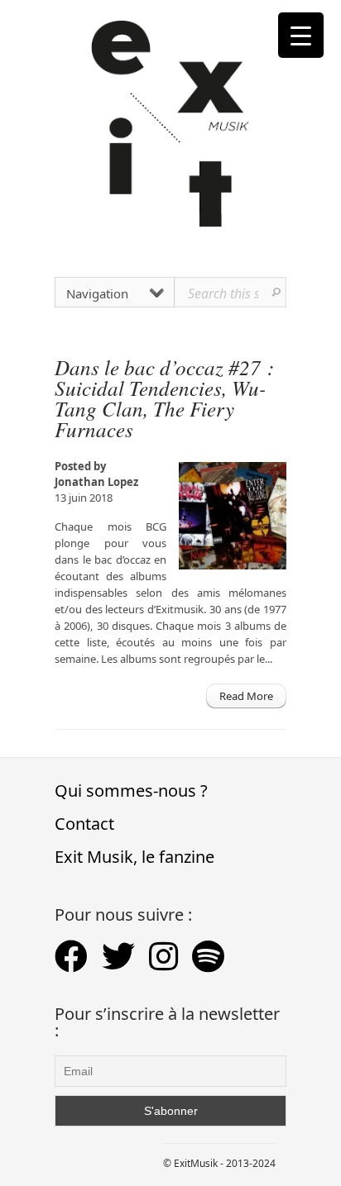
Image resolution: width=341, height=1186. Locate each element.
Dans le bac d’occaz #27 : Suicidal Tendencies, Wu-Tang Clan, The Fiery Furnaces (164, 398)
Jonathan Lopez (96, 481)
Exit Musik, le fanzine (134, 856)
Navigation (97, 293)
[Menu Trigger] (301, 35)
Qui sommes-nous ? (131, 790)
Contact (84, 823)
